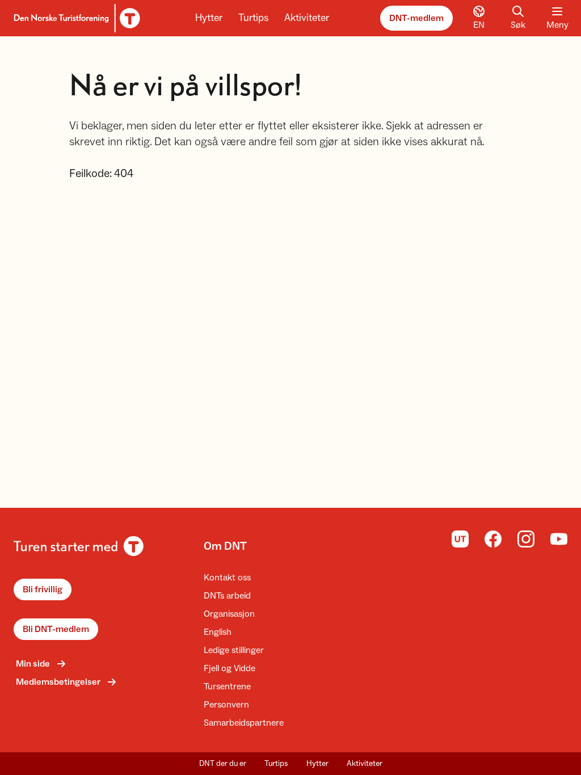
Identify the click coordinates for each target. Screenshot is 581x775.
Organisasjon (229, 614)
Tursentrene (227, 686)
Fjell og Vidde (229, 668)
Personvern (226, 704)
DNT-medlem (416, 18)
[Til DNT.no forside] (75, 18)
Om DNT (225, 546)
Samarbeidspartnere (244, 722)
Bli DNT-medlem (56, 629)
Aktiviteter (306, 17)
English (217, 632)
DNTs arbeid (227, 595)
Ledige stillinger (234, 650)
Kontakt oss (227, 577)
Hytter (208, 17)
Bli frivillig (42, 589)
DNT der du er (222, 764)
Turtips (253, 17)
